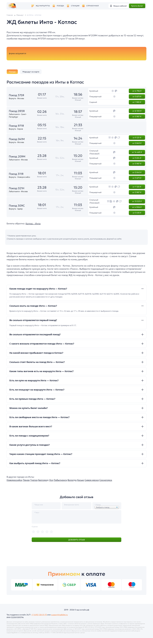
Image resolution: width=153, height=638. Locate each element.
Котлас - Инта (33, 223)
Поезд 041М (17, 139)
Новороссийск (14, 480)
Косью (80, 480)
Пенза (26, 480)
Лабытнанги (60, 480)
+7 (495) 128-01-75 (39, 615)
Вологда (72, 480)
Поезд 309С (17, 205)
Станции (75, 6)
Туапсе (34, 480)
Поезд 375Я (16, 95)
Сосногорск (105, 480)
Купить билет (137, 6)
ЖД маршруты (43, 6)
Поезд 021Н (16, 188)
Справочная (92, 6)
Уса (51, 480)
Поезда (60, 6)
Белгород (43, 480)
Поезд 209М (17, 156)
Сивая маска (92, 480)
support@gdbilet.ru (59, 615)
